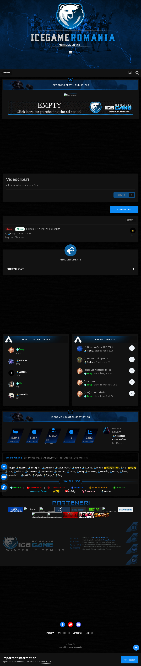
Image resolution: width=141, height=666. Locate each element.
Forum (75, 538)
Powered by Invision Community (70, 647)
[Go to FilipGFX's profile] (80, 349)
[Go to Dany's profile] (133, 230)
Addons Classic (90, 381)
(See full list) (81, 457)
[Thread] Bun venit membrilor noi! (98, 370)
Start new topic (124, 209)
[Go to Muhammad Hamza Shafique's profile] (106, 430)
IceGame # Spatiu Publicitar (70, 85)
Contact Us (77, 633)
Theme (49, 633)
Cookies (89, 633)
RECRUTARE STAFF (15, 269)
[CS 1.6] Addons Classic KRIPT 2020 (98, 347)
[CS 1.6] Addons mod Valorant (96, 392)
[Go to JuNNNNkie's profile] (11, 396)
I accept (131, 660)
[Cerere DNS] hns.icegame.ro (96, 358)
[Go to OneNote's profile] (80, 360)
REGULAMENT (77, 545)
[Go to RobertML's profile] (11, 362)
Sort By (130, 220)
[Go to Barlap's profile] (11, 350)
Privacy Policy (63, 633)
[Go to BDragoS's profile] (11, 373)
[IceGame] (33, 543)
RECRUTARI (76, 548)
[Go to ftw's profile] (11, 384)
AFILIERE (76, 541)
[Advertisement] (70, 150)
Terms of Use (45, 661)
